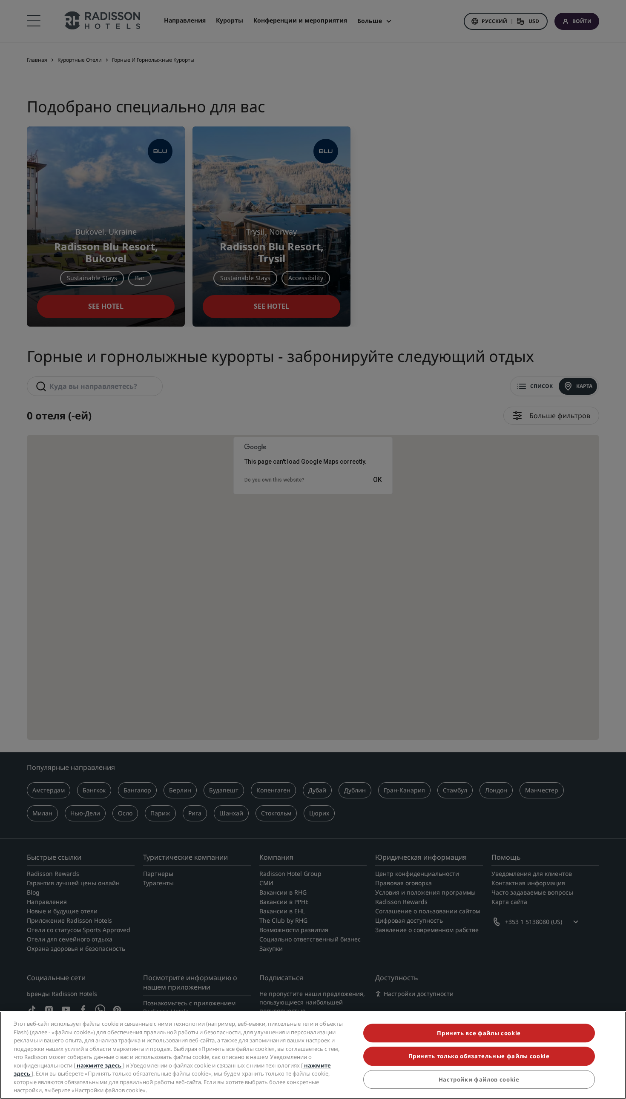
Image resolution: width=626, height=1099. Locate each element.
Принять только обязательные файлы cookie (479, 1056)
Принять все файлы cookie (479, 1033)
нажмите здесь (99, 1065)
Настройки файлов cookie (479, 1079)
